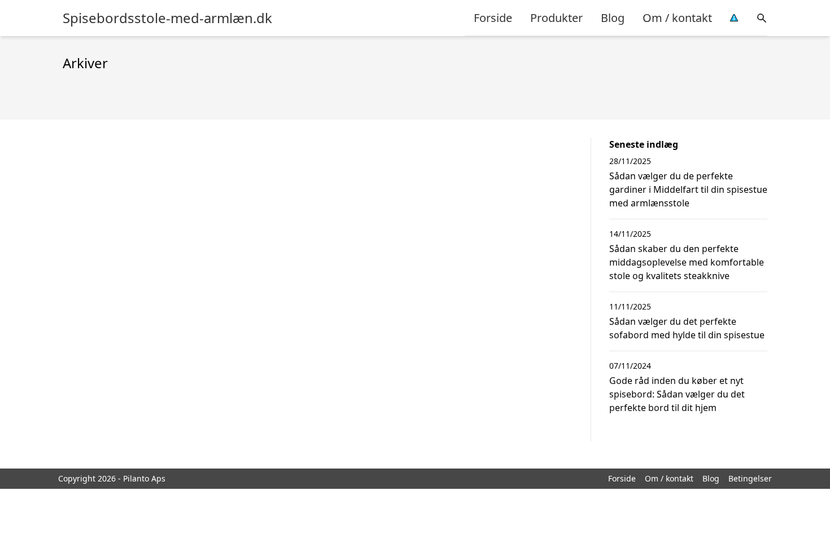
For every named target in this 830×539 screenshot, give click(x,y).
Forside (493, 17)
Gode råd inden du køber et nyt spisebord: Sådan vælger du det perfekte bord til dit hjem (677, 394)
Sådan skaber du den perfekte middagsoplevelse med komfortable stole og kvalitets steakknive (686, 262)
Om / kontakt (677, 17)
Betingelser (750, 478)
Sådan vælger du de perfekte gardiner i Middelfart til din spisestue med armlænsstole (688, 189)
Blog (612, 17)
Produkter (556, 17)
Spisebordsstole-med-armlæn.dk (167, 18)
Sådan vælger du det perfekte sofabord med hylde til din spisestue (687, 328)
